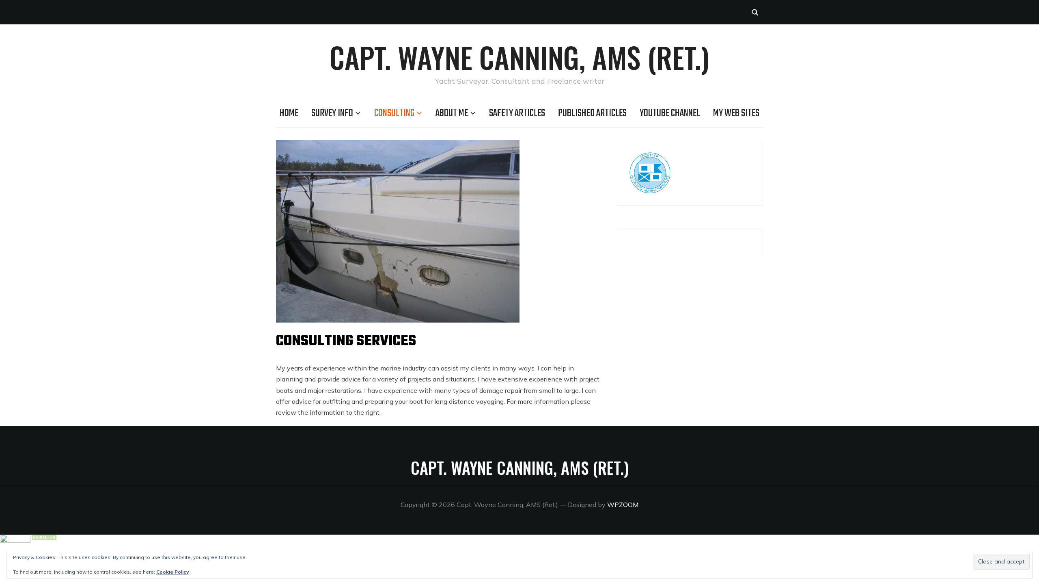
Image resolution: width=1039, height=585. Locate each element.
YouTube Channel (670, 113)
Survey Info (332, 113)
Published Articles (592, 113)
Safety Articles (517, 113)
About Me (451, 113)
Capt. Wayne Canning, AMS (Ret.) (519, 57)
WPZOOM (622, 504)
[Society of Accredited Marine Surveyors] (649, 158)
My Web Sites (736, 113)
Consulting (394, 113)
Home (289, 113)
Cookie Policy (172, 572)
